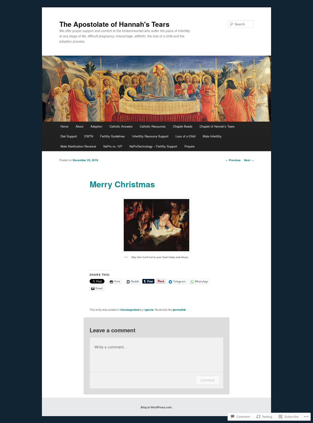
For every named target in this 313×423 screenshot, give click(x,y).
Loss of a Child (185, 136)
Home (64, 126)
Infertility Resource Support (150, 136)
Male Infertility (212, 136)
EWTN (88, 136)
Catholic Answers (121, 126)
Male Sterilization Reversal (78, 146)
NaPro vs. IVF (112, 146)
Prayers (189, 146)
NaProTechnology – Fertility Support (153, 146)
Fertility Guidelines (112, 136)
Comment (207, 380)
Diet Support (68, 136)
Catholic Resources (153, 126)
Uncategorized (129, 310)
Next (249, 160)
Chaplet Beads (182, 126)
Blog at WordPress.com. (156, 407)
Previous (233, 160)
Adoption (96, 126)
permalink (179, 310)
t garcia (149, 310)
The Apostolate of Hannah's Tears (114, 24)
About (79, 126)
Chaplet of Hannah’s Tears (217, 126)
